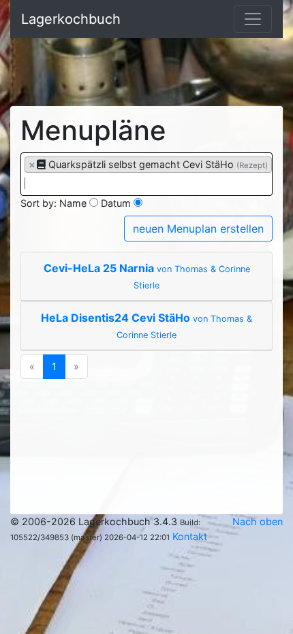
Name (73, 203)
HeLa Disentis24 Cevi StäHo (146, 325)
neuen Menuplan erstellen (198, 228)
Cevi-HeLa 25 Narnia (147, 275)
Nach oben (257, 521)
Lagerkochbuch (71, 19)
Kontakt (189, 536)
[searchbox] (28, 183)
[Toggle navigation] (253, 19)
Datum (116, 203)
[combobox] (146, 174)
